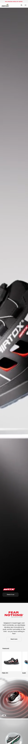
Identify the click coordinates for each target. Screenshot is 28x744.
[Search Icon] (21, 5)
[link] (14, 697)
